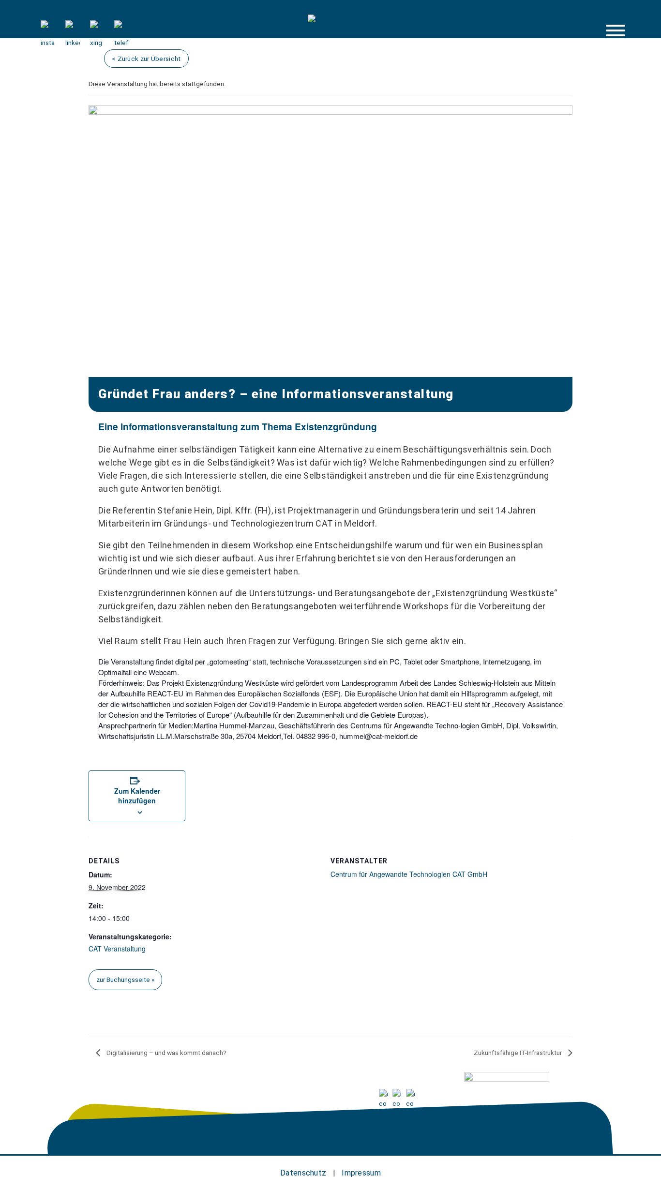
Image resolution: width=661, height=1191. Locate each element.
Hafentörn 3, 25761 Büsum (118, 1096)
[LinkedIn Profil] (72, 42)
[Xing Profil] (97, 42)
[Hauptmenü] (615, 30)
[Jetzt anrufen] (121, 42)
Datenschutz (303, 1172)
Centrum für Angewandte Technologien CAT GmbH (408, 874)
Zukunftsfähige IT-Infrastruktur (518, 1052)
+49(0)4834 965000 (218, 1096)
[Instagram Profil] (48, 42)
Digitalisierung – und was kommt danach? (165, 1052)
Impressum (361, 1172)
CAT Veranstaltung (117, 948)
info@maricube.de (302, 1096)
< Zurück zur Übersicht (146, 58)
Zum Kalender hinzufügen (137, 795)
